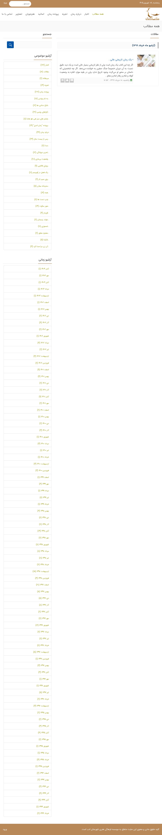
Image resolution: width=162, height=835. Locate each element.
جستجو (28, 4)
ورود (5, 2)
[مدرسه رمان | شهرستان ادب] (151, 14)
